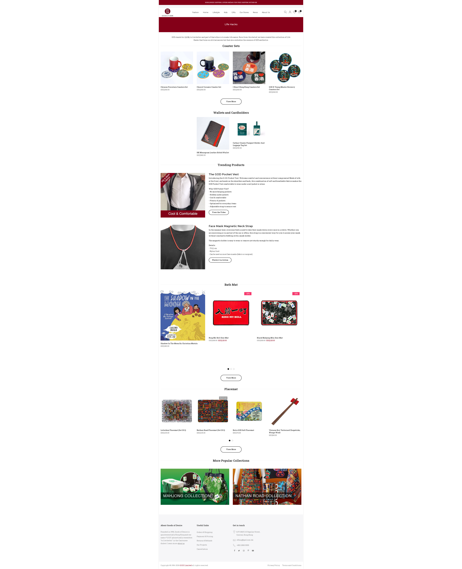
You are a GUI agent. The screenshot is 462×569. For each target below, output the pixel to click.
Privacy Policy (274, 565)
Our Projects (202, 545)
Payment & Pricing (205, 536)
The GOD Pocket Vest (224, 174)
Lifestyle (216, 12)
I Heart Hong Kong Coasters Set (246, 87)
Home (205, 12)
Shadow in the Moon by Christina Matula (179, 343)
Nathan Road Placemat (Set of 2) (211, 430)
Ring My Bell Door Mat (219, 338)
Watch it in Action (220, 260)
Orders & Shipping (204, 532)
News (255, 12)
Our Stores (244, 12)
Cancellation (202, 549)
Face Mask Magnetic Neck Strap (231, 226)
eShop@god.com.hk (245, 540)
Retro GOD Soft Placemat (243, 430)
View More (231, 101)
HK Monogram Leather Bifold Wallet (213, 152)
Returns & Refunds (204, 540)
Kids (225, 12)
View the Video (219, 212)
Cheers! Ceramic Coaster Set (209, 87)
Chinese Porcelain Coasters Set (174, 87)
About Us (266, 12)
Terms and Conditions (291, 565)
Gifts (233, 12)
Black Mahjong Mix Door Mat (270, 338)
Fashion (195, 12)
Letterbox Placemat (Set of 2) (173, 430)
